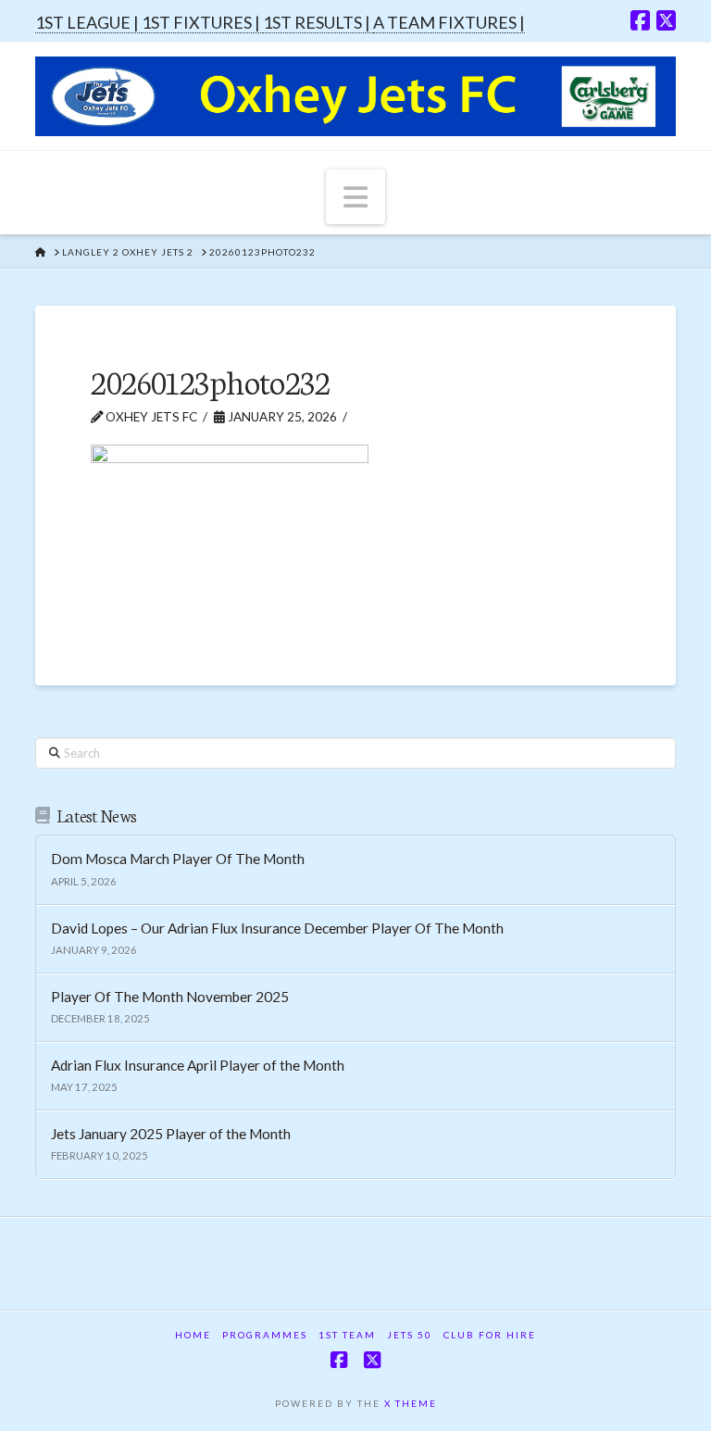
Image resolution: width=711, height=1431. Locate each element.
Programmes (264, 1334)
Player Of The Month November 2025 (170, 996)
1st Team (347, 1334)
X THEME (410, 1403)
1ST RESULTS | (318, 22)
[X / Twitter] (666, 20)
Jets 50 (409, 1334)
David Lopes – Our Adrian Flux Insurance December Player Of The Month (277, 928)
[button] (355, 196)
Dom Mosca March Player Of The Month (178, 858)
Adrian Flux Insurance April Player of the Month (197, 1065)
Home (193, 1334)
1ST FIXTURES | (202, 22)
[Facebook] (640, 20)
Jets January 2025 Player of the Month (171, 1133)
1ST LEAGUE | (88, 22)
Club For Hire (489, 1334)
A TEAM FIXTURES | (449, 22)
